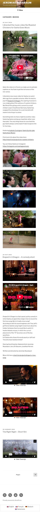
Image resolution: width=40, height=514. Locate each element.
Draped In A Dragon (14, 101)
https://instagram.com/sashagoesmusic (16, 146)
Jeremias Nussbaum (17, 2)
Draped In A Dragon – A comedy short (19, 257)
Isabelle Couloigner (15, 130)
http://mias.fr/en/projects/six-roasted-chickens (18, 139)
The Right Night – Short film (15, 432)
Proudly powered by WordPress (12, 500)
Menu (21, 10)
